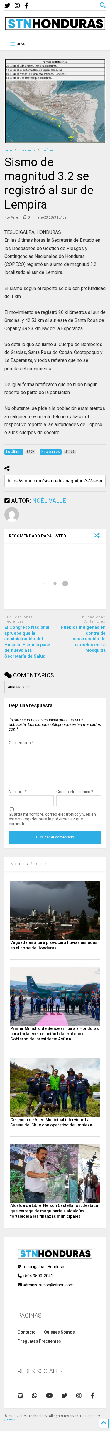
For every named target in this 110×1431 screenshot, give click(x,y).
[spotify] (20, 1396)
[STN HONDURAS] (55, 28)
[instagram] (17, 6)
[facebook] (26, 6)
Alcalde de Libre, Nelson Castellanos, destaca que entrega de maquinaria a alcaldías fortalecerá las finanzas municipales (54, 1210)
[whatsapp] (34, 1396)
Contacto (27, 1332)
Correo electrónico (74, 791)
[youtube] (49, 1396)
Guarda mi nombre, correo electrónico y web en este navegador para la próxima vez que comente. (52, 819)
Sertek (9, 1420)
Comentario (21, 742)
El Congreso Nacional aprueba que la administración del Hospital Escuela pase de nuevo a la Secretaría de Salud (27, 642)
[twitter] (7, 6)
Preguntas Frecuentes (39, 1341)
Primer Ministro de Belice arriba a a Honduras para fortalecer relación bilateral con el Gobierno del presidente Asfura (54, 1033)
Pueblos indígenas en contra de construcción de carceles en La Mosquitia (83, 639)
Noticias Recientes (30, 863)
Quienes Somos (59, 1332)
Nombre (18, 791)
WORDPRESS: (19, 687)
